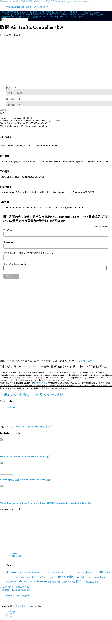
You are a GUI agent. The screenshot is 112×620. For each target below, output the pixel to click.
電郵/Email (9, 242)
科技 (88, 582)
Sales (20, 581)
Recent (15, 553)
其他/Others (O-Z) (42, 17)
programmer (11, 581)
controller (17, 426)
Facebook (10, 611)
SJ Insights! (56, 17)
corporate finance (72, 573)
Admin (11, 572)
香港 (96, 582)
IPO (28, 577)
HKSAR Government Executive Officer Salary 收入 (25, 456)
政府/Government (77, 14)
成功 (73, 582)
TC (34, 581)
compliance (59, 572)
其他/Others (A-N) (25, 17)
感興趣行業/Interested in (14, 264)
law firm (42, 577)
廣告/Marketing (8, 17)
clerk (51, 573)
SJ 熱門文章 (7, 12)
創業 (50, 581)
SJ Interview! (97, 12)
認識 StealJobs (20, 12)
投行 (78, 581)
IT (86, 14)
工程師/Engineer (96, 14)
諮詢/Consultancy (60, 14)
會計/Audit (46, 14)
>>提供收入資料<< (37, 12)
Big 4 (47, 573)
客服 (54, 581)
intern (15, 577)
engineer (87, 572)
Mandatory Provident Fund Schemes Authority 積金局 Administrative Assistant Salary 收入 (45, 503)
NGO (88, 578)
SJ (4, 35)
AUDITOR (36, 573)
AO (10, 426)
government (33, 426)
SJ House (34, 366)
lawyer (50, 577)
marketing (67, 576)
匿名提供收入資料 (83, 361)
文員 (84, 581)
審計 (59, 581)
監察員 (49, 426)
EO (24, 426)
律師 (70, 582)
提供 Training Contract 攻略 (60, 12)
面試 (92, 582)
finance (95, 573)
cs (79, 572)
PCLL (104, 577)
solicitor (28, 581)
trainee (42, 581)
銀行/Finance (24, 14)
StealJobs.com (24, 606)
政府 (42, 426)
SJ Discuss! (67, 17)
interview (22, 578)
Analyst (22, 572)
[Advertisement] (56, 58)
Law (35, 578)
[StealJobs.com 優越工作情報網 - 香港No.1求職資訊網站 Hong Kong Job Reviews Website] (45, 1)
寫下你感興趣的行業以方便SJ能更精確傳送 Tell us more (28, 253)
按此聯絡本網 (40, 383)
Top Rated (16, 556)
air (7, 426)
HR (101, 572)
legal (55, 577)
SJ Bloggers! (78, 17)
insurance (9, 578)
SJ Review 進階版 (82, 12)
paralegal (96, 577)
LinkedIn (10, 613)
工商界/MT (35, 14)
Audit (28, 573)
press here (91, 372)
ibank (107, 572)
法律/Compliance (9, 14)
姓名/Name (9, 229)
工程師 (64, 582)
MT (83, 577)
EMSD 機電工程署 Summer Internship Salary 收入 (25, 479)
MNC (78, 577)
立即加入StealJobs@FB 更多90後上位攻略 (27, 7)
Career (9, 616)
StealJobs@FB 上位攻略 (17, 595)
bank (42, 573)
